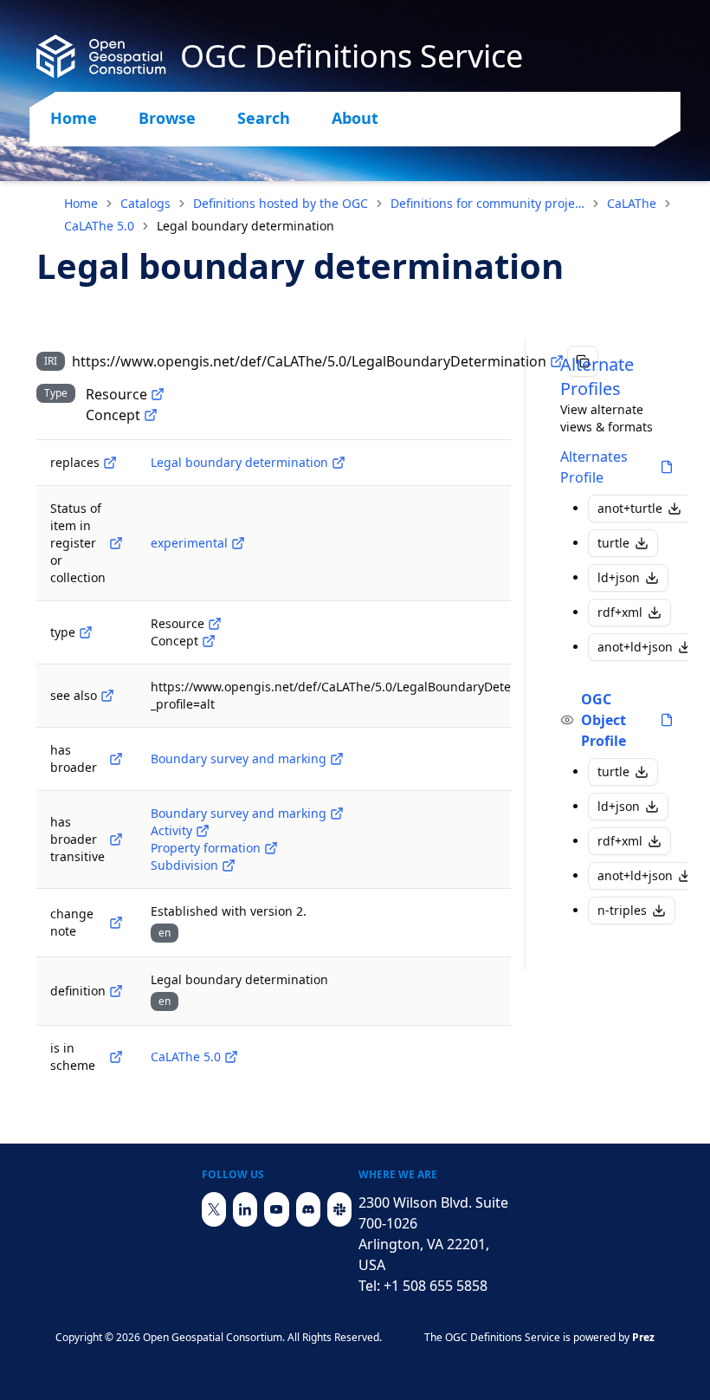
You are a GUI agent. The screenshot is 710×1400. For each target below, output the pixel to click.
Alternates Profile (594, 467)
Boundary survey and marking (238, 758)
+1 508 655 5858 (435, 1285)
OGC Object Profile (603, 720)
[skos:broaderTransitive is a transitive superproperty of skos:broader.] (116, 839)
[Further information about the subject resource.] (107, 696)
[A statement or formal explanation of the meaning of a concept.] (116, 991)
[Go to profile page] (667, 467)
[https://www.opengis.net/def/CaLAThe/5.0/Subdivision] (229, 865)
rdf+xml (619, 612)
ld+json (618, 577)
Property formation (206, 847)
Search (263, 117)
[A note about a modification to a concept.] (116, 923)
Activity (171, 830)
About (355, 117)
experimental (189, 543)
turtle (613, 543)
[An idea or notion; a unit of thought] (151, 415)
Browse (167, 117)
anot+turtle (629, 508)
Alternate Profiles (597, 376)
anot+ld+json (635, 646)
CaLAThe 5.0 (99, 225)
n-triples (622, 910)
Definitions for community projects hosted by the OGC (487, 203)
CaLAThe (631, 203)
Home (73, 117)
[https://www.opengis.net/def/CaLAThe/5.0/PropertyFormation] (271, 848)
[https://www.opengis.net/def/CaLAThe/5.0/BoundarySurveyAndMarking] (337, 759)
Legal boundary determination (239, 462)
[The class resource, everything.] (158, 394)
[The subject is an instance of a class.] (86, 632)
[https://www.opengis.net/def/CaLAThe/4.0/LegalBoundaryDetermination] (338, 463)
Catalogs (145, 203)
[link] (245, 226)
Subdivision (184, 865)
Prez (643, 1337)
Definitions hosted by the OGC (280, 203)
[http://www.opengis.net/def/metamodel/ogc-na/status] (116, 543)
